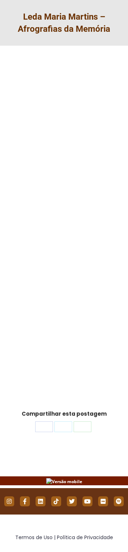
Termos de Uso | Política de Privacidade (64, 537)
